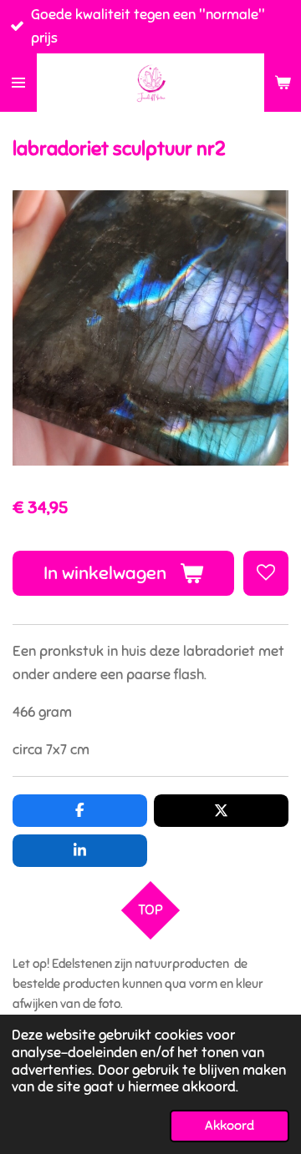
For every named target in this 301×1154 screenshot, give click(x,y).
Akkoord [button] (229, 1125)
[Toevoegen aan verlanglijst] (265, 573)
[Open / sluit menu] (18, 82)
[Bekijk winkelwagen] (282, 82)
